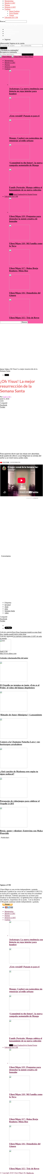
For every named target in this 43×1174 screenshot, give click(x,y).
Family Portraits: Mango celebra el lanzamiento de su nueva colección (25, 188)
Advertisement (10, 33)
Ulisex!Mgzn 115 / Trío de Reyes (24, 317)
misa (6, 609)
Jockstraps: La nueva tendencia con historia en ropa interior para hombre (26, 91)
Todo (11, 194)
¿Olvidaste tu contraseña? (9, 50)
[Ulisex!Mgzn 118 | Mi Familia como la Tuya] (19, 240)
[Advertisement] (21, 346)
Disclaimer (8, 29)
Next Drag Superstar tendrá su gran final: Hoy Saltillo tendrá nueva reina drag (21, 633)
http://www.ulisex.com (8, 653)
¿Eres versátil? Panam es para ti (24, 116)
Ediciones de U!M (11, 17)
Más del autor (22, 658)
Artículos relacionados (8, 658)
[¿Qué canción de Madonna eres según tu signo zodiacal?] (13, 767)
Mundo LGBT (10, 3)
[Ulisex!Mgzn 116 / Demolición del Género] (19, 289)
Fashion (7, 9)
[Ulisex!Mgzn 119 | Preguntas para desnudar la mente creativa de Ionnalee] (19, 212)
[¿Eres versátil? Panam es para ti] (19, 112)
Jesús (6, 607)
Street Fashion (14, 11)
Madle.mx (30, 1173)
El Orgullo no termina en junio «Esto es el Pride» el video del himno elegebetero (19, 686)
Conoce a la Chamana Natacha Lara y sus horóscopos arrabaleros (20, 743)
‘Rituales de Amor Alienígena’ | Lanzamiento (21, 715)
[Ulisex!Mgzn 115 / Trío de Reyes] (19, 314)
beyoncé (8, 605)
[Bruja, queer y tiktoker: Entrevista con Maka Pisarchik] (13, 827)
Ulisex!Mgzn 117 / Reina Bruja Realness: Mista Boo (23, 269)
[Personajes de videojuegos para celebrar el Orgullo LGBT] (13, 797)
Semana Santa (10, 611)
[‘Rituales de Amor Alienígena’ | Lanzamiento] (13, 711)
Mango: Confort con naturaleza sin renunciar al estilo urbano (25, 139)
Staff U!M (6, 397)
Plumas (7, 5)
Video (7, 375)
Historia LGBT (10, 7)
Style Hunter (13, 13)
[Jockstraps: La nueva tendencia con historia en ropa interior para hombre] (19, 85)
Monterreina (9, 1)
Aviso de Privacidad (12, 31)
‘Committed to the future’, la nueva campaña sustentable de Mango (25, 164)
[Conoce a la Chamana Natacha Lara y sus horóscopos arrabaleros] (13, 738)
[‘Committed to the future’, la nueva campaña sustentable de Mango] (19, 159)
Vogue (11, 15)
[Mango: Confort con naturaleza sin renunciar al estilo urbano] (19, 134)
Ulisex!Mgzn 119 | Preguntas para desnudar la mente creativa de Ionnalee (25, 219)
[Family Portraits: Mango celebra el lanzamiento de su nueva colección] (19, 183)
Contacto (8, 36)
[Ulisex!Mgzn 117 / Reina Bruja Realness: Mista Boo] (19, 264)
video (7, 613)
